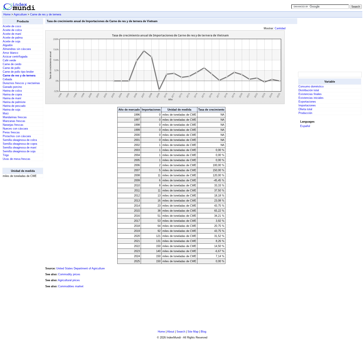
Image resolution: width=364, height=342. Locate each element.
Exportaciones (307, 101)
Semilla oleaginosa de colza (20, 140)
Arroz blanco (10, 52)
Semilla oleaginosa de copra (20, 143)
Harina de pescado (14, 105)
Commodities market (70, 286)
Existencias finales (310, 94)
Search (181, 331)
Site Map (192, 331)
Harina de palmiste (14, 102)
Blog (203, 331)
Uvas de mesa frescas (16, 158)
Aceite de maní (12, 33)
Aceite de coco (12, 26)
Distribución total (308, 90)
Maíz (6, 113)
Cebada (7, 79)
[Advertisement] (19, 244)
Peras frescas (11, 132)
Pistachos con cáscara (17, 136)
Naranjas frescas (13, 124)
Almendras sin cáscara (17, 49)
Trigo (6, 155)
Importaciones (307, 105)
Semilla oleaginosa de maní (19, 147)
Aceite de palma (13, 37)
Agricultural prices (69, 280)
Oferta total (305, 109)
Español (305, 126)
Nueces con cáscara (15, 128)
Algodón (8, 45)
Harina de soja (11, 109)
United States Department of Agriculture (80, 268)
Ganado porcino (12, 86)
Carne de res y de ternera (45, 14)
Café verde (9, 60)
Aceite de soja (11, 41)
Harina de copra (12, 94)
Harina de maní (12, 98)
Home (7, 14)
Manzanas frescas (14, 121)
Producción (305, 113)
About (170, 331)
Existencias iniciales (311, 97)
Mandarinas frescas (15, 117)
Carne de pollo (11, 67)
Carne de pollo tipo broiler (18, 71)
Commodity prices (69, 274)
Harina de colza (12, 90)
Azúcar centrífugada (15, 56)
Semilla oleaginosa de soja (19, 151)
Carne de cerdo (12, 64)
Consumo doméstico (311, 86)
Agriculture (20, 14)
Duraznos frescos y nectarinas (21, 83)
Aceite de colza (12, 30)
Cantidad (280, 28)
